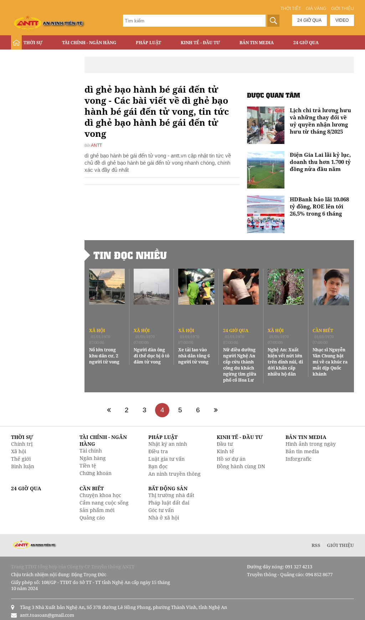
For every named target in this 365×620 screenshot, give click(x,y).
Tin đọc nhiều (130, 255)
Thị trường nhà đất (171, 495)
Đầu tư (225, 443)
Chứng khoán (95, 473)
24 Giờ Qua (306, 42)
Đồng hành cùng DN (241, 466)
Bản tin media (302, 451)
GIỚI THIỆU (340, 545)
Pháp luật (148, 42)
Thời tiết (291, 8)
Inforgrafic (299, 458)
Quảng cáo (92, 517)
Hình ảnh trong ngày (311, 443)
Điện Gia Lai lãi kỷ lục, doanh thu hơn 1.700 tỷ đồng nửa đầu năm (320, 161)
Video (342, 20)
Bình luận (22, 466)
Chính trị (21, 443)
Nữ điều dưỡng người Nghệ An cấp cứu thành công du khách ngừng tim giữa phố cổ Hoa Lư (239, 365)
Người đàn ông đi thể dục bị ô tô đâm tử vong (151, 356)
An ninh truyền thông (174, 473)
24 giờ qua (309, 20)
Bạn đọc (158, 466)
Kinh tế (225, 451)
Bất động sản (40, 57)
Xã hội (97, 330)
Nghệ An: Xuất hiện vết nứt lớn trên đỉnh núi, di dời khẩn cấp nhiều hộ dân (285, 362)
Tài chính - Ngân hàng (89, 42)
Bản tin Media (257, 42)
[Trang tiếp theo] (216, 410)
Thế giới (21, 458)
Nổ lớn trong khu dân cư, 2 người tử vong (104, 356)
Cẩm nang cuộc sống (104, 502)
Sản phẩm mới (96, 510)
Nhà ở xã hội (163, 517)
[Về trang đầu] (109, 410)
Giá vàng (316, 8)
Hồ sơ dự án (231, 458)
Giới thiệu (342, 8)
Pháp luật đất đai (168, 502)
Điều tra (158, 451)
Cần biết (323, 330)
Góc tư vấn (161, 510)
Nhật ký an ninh (167, 443)
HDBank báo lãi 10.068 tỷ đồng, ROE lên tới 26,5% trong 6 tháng (319, 206)
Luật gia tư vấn (166, 458)
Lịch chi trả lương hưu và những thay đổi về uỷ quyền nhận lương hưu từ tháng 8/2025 (320, 121)
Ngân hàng (92, 458)
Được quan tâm (273, 95)
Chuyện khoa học (100, 495)
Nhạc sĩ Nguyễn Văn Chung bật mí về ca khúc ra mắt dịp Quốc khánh (330, 362)
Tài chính (90, 450)
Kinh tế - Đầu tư (200, 42)
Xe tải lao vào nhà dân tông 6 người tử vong (194, 356)
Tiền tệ (87, 465)
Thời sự (33, 42)
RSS (316, 545)
